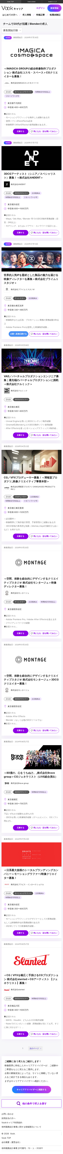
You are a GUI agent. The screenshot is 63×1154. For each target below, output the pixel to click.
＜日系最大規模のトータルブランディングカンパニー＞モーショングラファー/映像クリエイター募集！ (31, 874)
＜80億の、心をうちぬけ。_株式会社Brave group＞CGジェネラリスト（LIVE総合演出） (31, 774)
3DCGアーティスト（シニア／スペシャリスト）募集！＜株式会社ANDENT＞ (30, 175)
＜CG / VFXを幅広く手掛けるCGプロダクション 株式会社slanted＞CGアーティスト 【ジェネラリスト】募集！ (31, 979)
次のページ (34, 1048)
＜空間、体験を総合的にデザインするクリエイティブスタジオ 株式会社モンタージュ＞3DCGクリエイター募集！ (31, 679)
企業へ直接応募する (18, 334)
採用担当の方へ (8, 1118)
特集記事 (40, 15)
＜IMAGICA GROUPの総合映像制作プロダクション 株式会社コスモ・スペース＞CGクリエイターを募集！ (31, 72)
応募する (20, 131)
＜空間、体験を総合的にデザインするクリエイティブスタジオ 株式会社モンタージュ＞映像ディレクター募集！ (31, 582)
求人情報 (26, 15)
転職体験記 (55, 15)
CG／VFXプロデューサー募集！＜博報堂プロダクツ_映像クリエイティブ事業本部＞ (30, 479)
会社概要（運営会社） (11, 1142)
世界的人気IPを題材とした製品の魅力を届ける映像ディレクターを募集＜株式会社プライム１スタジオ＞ (31, 278)
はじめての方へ (9, 15)
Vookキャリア (52, 1)
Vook (12, 1133)
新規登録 (54, 8)
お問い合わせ (7, 1114)
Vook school (31, 1)
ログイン (40, 8)
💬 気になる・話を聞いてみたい (44, 131)
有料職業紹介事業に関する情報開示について (21, 1127)
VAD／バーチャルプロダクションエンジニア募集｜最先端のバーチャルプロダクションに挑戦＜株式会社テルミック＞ (31, 380)
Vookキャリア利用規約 (12, 1122)
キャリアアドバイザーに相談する (31, 1089)
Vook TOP (10, 1)
